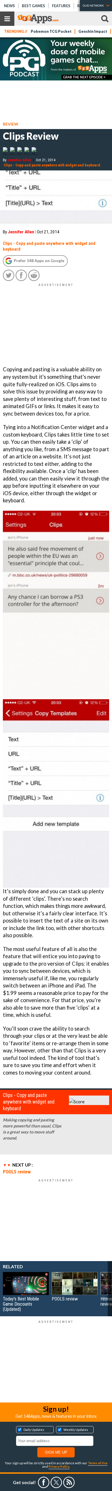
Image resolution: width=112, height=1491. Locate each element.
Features (61, 5)
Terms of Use (97, 1463)
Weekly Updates (75, 1430)
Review (10, 124)
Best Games (33, 5)
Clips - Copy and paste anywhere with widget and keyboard (52, 165)
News (9, 5)
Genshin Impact (92, 31)
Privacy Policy (59, 1466)
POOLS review (17, 1172)
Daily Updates (34, 1430)
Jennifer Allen (19, 159)
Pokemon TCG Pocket (51, 31)
